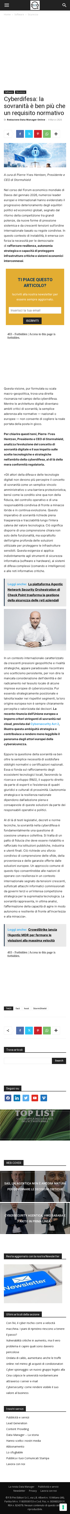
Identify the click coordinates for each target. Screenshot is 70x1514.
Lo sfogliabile (14, 1452)
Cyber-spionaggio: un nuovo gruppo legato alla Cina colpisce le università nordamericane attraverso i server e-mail (35, 1375)
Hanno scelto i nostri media (23, 1440)
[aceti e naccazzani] (35, 1218)
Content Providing (17, 1429)
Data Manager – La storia (22, 1435)
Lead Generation (16, 1423)
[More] (56, 134)
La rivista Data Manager (21, 1486)
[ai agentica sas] (35, 1186)
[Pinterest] (38, 134)
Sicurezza (33, 14)
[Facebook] (20, 134)
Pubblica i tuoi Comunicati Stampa (27, 1458)
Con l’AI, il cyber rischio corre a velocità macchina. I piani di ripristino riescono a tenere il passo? (35, 1328)
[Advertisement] (35, 54)
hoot (26, 1008)
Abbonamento (15, 1446)
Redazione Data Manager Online (26, 119)
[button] (6, 5)
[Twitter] (29, 134)
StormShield (39, 1008)
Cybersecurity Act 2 (45, 724)
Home (7, 14)
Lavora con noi (15, 1464)
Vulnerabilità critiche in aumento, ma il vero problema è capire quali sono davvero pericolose (33, 1346)
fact (18, 1008)
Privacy (33, 1490)
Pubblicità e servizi (17, 1417)
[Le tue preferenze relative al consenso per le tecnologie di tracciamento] (63, 1507)
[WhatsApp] (47, 134)
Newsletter (19, 1490)
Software (19, 14)
